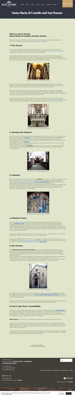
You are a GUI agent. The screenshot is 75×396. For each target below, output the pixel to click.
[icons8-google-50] (3, 376)
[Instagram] (10, 376)
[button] (67, 3)
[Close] (73, 393)
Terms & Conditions (46, 370)
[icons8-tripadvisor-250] (5, 376)
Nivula (20, 380)
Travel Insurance (56, 370)
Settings (62, 393)
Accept (68, 393)
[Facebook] (8, 376)
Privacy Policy (64, 370)
